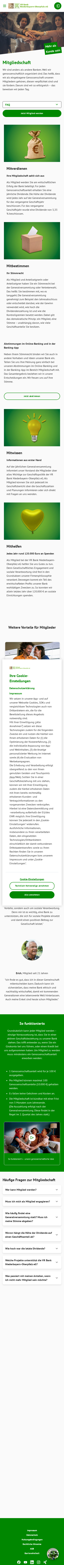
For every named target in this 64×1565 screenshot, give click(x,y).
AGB (32, 1548)
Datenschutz (32, 1535)
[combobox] (32, 104)
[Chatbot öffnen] (53, 1554)
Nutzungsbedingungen (32, 1539)
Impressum (32, 1530)
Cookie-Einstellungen (32, 879)
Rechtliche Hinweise (32, 1544)
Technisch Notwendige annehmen (32, 885)
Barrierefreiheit (32, 1553)
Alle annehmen (32, 894)
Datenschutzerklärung (22, 688)
